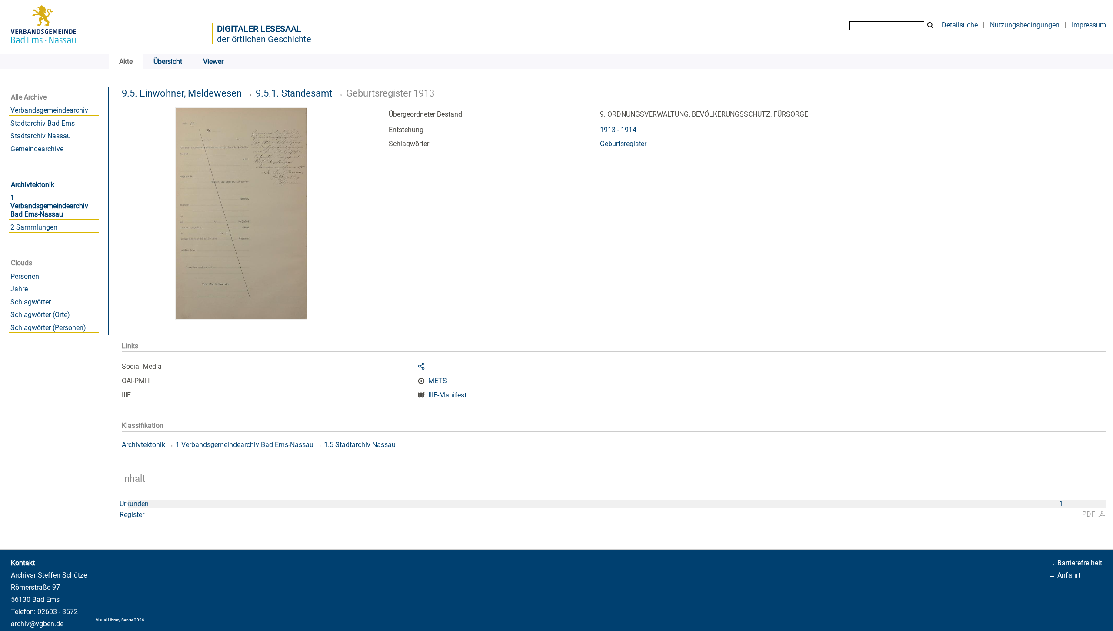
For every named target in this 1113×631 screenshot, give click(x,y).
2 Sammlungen (33, 227)
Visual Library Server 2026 (120, 620)
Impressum (1089, 25)
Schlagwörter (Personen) (48, 328)
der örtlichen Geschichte (264, 39)
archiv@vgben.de (37, 624)
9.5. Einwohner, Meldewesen (182, 93)
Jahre (19, 289)
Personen (24, 276)
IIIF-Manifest (447, 395)
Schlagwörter (30, 302)
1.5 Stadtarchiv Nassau (360, 445)
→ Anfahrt (1064, 575)
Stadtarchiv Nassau (40, 136)
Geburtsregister (623, 144)
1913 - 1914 (618, 130)
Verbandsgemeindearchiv (49, 110)
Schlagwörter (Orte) (40, 314)
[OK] (930, 25)
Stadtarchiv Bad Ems (42, 123)
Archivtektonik (32, 184)
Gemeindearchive (36, 149)
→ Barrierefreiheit (1075, 563)
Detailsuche (960, 25)
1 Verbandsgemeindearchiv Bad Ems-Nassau (49, 206)
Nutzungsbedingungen (1025, 25)
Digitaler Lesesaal (259, 28)
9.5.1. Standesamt (294, 93)
